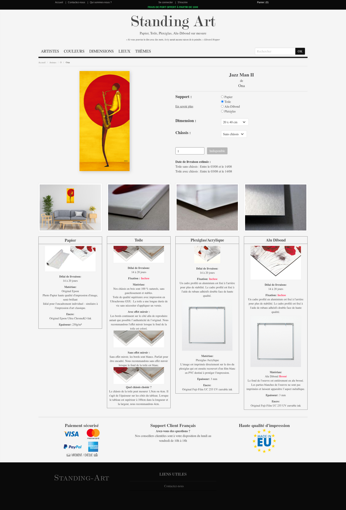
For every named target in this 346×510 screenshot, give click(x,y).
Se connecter (165, 2)
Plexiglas (230, 111)
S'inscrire (183, 2)
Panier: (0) (263, 2)
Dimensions (101, 51)
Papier (228, 97)
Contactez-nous (76, 2)
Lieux (124, 51)
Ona (68, 62)
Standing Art (173, 21)
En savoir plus (184, 106)
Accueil (59, 2)
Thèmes (143, 51)
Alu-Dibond (232, 106)
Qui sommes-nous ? (101, 2)
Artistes (50, 51)
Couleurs (74, 51)
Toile (227, 102)
